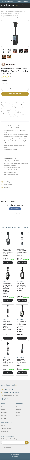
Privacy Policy (4, 431)
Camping (3, 415)
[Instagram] (5, 399)
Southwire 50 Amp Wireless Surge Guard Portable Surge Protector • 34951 (7, 288)
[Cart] (23, 5)
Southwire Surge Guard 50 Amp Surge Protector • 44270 (22, 252)
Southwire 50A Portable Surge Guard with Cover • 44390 (21, 362)
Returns (3, 425)
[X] (7, 399)
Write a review (15, 208)
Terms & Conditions (6, 428)
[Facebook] (2, 399)
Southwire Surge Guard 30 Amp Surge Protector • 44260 (8, 362)
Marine (3, 409)
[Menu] (27, 5)
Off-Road (3, 418)
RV (6, 11)
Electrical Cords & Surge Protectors (9, 13)
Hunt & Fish (4, 412)
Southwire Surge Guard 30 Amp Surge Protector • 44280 (8, 252)
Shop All (18, 409)
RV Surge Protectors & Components (9, 15)
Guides (18, 412)
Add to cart (7, 262)
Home (2, 11)
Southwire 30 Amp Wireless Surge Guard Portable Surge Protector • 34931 (21, 326)
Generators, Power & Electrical (16, 11)
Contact (18, 415)
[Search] (19, 5)
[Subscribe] (27, 442)
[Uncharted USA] (9, 5)
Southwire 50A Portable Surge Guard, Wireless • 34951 (21, 287)
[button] (5, 77)
